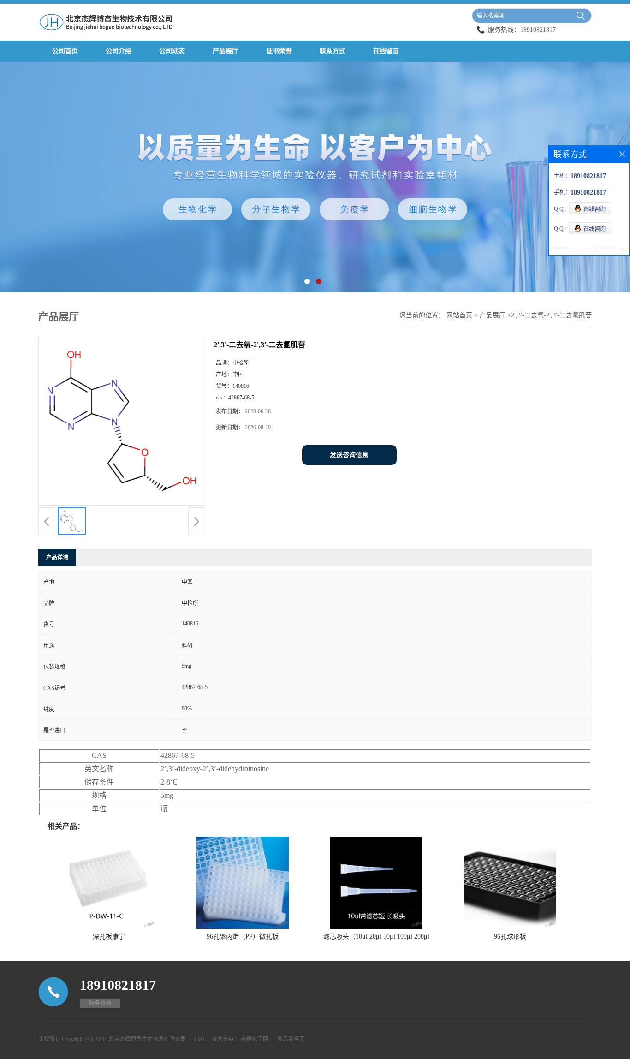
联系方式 (332, 51)
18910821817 (538, 29)
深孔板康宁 (109, 936)
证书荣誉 (279, 51)
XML (199, 1039)
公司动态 (172, 51)
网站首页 (459, 315)
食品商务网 (291, 1039)
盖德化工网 (254, 1039)
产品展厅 (225, 51)
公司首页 (65, 51)
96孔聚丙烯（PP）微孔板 (243, 936)
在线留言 (386, 51)
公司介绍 (118, 51)
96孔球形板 (510, 936)
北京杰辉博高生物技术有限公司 (147, 1039)
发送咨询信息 (349, 455)
